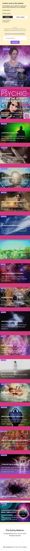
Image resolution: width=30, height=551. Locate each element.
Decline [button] (8, 17)
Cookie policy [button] (6, 10)
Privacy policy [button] (6, 13)
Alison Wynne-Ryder (20, 533)
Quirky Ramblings (6, 49)
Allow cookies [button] (20, 17)
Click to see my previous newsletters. (15, 33)
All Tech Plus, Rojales (20, 547)
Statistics (6, 21)
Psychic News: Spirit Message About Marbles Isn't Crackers (15, 80)
